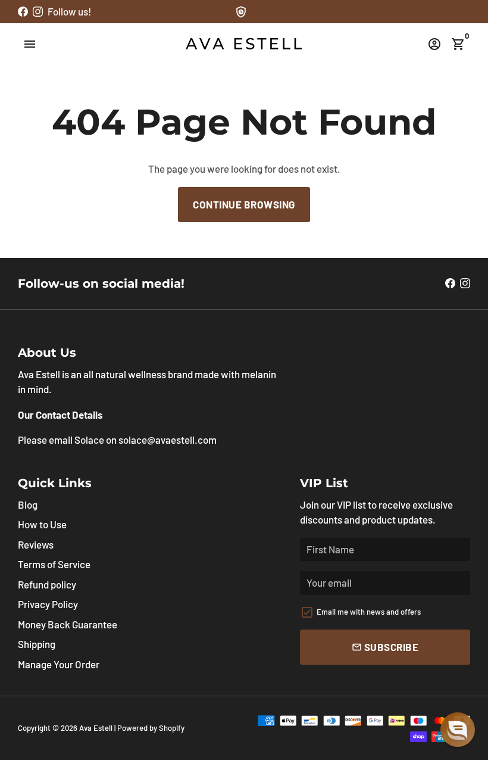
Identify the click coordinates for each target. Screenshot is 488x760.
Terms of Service (54, 564)
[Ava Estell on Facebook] (23, 11)
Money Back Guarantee (67, 624)
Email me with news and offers (369, 611)
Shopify (171, 728)
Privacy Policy (48, 604)
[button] (457, 729)
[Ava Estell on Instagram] (38, 11)
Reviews (36, 544)
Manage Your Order (58, 664)
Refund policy (47, 584)
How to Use (42, 524)
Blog (27, 504)
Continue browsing (244, 204)
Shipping (36, 644)
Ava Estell (95, 728)
